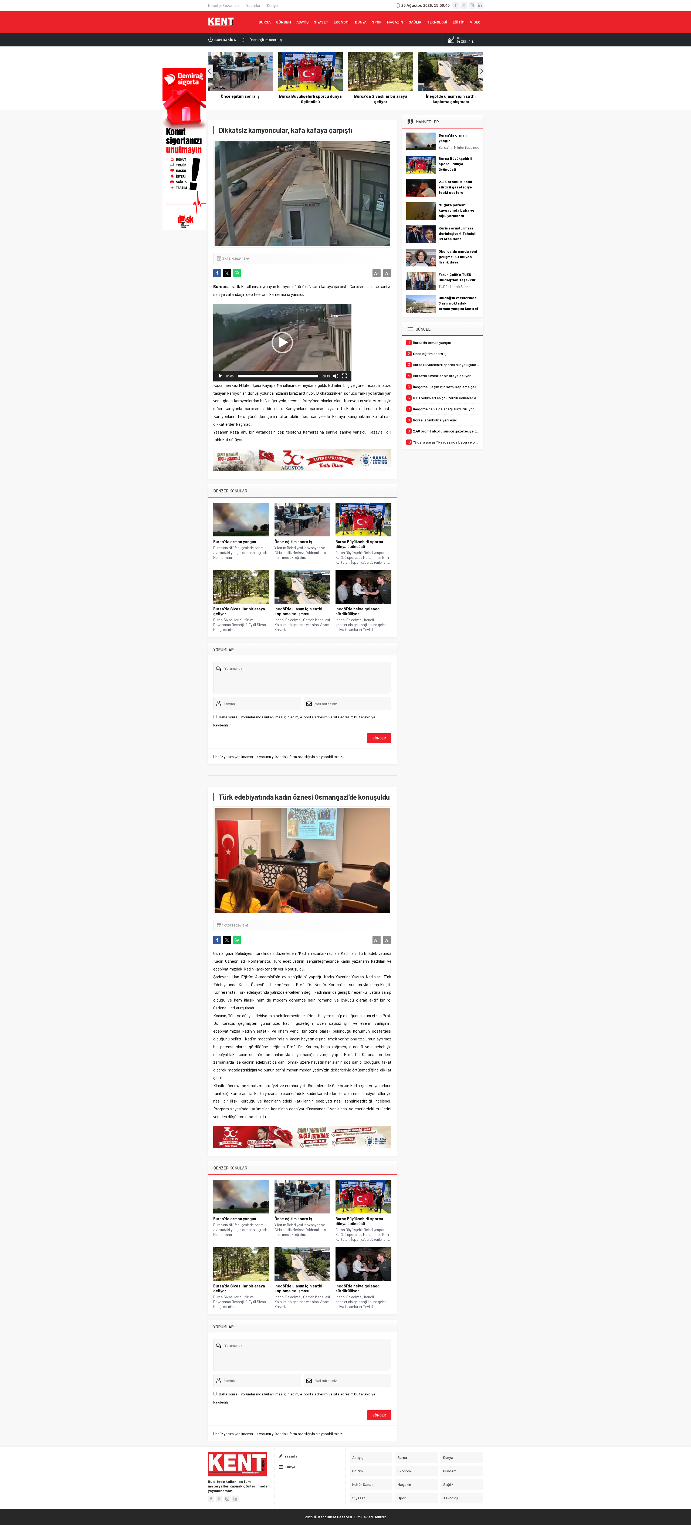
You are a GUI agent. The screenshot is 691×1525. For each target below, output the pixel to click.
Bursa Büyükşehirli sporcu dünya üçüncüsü (283, 39)
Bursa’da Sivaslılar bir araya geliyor (310, 99)
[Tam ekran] (344, 376)
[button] (282, 342)
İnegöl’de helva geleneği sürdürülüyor (451, 99)
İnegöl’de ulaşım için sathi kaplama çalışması (380, 99)
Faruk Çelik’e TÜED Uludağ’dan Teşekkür (457, 277)
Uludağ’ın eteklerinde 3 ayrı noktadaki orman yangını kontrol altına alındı (458, 305)
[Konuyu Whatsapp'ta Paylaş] (237, 273)
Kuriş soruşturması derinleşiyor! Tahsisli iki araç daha (457, 233)
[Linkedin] (480, 5)
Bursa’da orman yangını (234, 541)
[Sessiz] (335, 376)
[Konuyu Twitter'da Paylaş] (227, 273)
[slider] (278, 376)
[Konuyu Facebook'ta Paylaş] (217, 273)
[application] (282, 342)
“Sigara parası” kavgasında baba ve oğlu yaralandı (456, 210)
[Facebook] (455, 5)
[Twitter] (463, 5)
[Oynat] (220, 376)
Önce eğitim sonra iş (293, 541)
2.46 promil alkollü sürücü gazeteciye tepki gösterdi (455, 187)
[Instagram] (472, 5)
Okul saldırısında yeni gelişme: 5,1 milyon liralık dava (458, 256)
